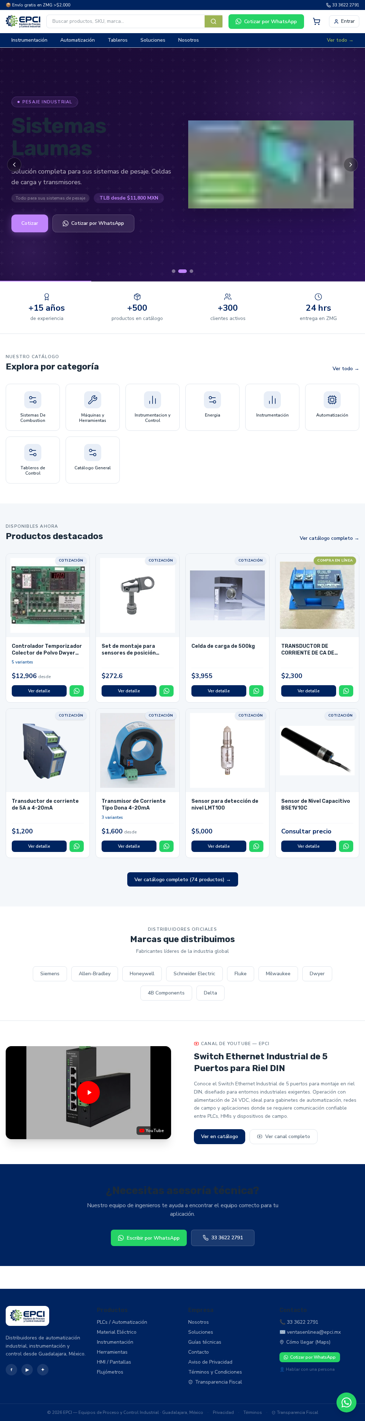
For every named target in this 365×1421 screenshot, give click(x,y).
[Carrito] (316, 21)
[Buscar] (213, 21)
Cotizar (29, 223)
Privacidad (223, 1412)
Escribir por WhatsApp (153, 1237)
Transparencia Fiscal (218, 1382)
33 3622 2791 (345, 5)
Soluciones (152, 40)
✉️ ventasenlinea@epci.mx (310, 1332)
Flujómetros (110, 1372)
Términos (252, 1412)
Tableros (118, 40)
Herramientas (112, 1352)
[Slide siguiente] (351, 164)
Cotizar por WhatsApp (270, 21)
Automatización (77, 40)
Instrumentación (29, 40)
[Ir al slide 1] (173, 271)
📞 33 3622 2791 (298, 1322)
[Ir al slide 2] (182, 271)
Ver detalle (39, 691)
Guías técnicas (204, 1342)
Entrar (348, 21)
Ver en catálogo (219, 1136)
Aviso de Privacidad (210, 1362)
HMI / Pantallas (114, 1362)
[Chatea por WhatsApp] (346, 1402)
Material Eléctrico (117, 1332)
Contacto (198, 1352)
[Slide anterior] (14, 164)
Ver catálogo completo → (329, 538)
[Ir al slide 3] (191, 271)
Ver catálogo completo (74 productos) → (182, 879)
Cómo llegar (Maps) (308, 1342)
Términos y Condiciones (215, 1372)
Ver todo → (340, 40)
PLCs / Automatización (122, 1322)
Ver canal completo (287, 1136)
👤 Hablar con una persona (307, 1369)
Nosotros (188, 40)
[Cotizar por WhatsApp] (77, 691)
